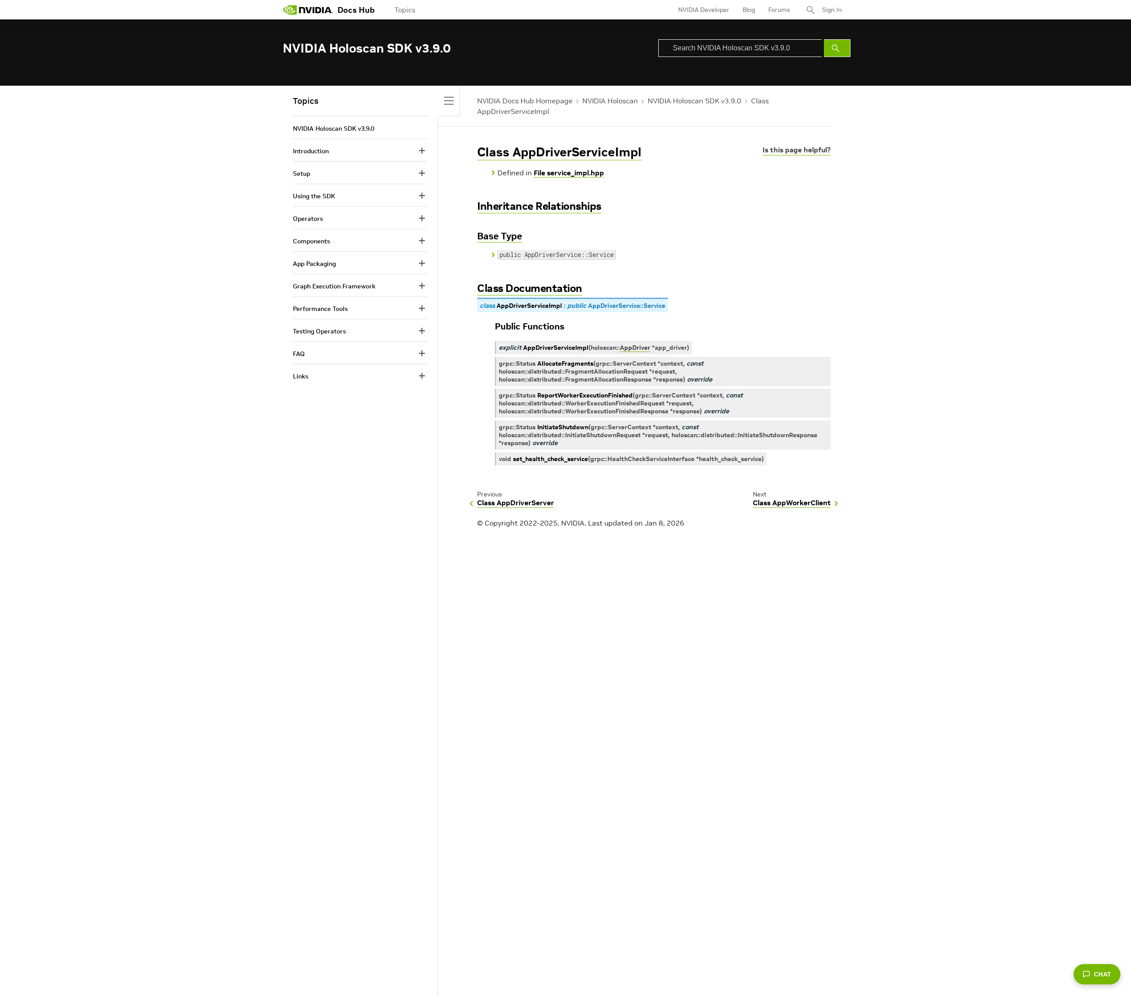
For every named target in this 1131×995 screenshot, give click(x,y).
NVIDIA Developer (703, 10)
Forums (779, 10)
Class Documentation (529, 288)
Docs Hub (356, 10)
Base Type (499, 236)
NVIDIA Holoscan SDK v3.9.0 (694, 100)
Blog (749, 10)
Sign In (832, 10)
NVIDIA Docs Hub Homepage (525, 100)
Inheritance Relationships (539, 206)
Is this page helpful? (797, 149)
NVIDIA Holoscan (610, 100)
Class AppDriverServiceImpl (559, 152)
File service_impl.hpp (569, 172)
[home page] (308, 9)
